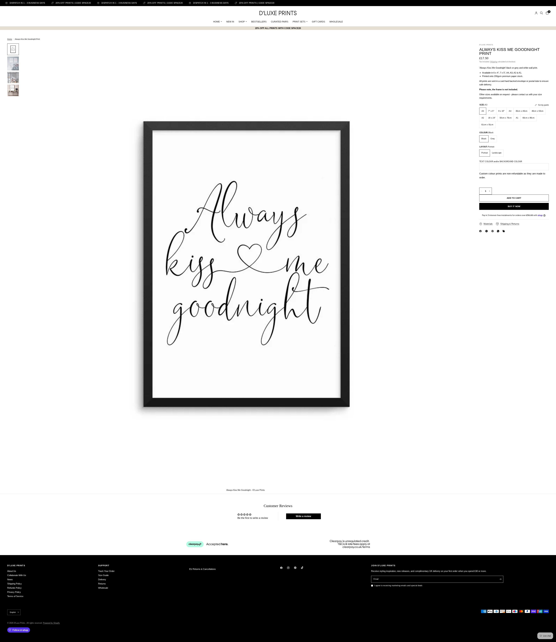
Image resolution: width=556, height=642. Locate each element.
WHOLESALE (336, 21)
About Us (11, 571)
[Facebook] (481, 231)
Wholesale (103, 588)
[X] (487, 231)
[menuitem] (217, 22)
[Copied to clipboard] (504, 231)
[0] (546, 13)
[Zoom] (464, 49)
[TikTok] (304, 567)
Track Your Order (106, 571)
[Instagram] (290, 568)
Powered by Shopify (51, 623)
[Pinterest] (493, 231)
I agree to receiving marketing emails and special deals (398, 585)
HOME (216, 21)
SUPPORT (103, 565)
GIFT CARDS (318, 21)
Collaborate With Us (16, 575)
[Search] (541, 13)
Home (9, 39)
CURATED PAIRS (279, 21)
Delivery (102, 579)
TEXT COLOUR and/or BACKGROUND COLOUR (500, 161)
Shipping (493, 62)
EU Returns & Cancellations (202, 569)
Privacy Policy (14, 592)
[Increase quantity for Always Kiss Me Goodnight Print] (489, 191)
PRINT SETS (299, 21)
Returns (102, 583)
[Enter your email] (500, 579)
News (10, 579)
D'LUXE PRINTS (16, 565)
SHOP (241, 21)
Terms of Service (15, 596)
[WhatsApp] (498, 231)
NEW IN (230, 21)
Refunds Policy (14, 588)
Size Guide (103, 575)
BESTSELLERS (259, 21)
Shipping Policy (14, 583)
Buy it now (514, 206)
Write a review (303, 516)
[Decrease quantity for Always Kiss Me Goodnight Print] (481, 191)
